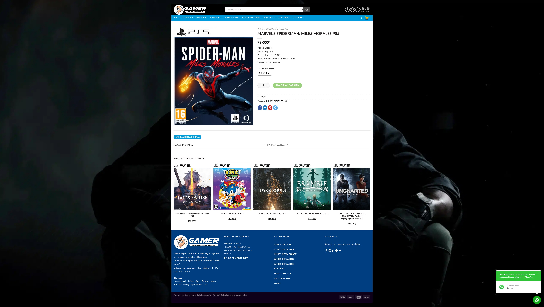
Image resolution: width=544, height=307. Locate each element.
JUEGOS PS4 (200, 18)
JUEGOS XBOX (231, 18)
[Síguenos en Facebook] (347, 9)
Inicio (177, 18)
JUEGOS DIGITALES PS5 (277, 29)
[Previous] (174, 196)
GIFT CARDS (283, 18)
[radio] (264, 73)
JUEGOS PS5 (215, 18)
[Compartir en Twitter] (265, 107)
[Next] (370, 196)
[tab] (187, 137)
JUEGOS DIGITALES (266, 69)
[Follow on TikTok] (357, 9)
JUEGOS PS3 (187, 18)
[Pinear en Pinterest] (270, 107)
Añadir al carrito (287, 85)
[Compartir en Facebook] (260, 107)
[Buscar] (306, 9)
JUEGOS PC (269, 18)
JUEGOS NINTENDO (251, 18)
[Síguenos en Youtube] (368, 9)
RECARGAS (297, 18)
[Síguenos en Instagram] (352, 9)
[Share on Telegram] (275, 107)
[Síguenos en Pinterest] (362, 9)
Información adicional (187, 137)
